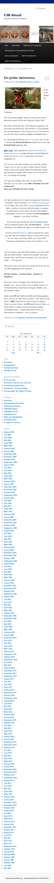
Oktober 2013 (9, 775)
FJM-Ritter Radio (11, 408)
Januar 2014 (9, 766)
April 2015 (8, 731)
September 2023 (10, 528)
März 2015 (8, 734)
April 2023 (8, 541)
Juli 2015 (7, 725)
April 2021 (8, 607)
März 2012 (8, 818)
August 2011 (9, 832)
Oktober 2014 (9, 747)
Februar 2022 (9, 580)
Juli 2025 (7, 467)
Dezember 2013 (10, 769)
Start (6, 45)
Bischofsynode (17, 156)
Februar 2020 (9, 632)
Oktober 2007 (9, 862)
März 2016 (8, 712)
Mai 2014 (7, 755)
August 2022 (9, 563)
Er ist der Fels (9, 380)
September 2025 (10, 462)
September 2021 (10, 594)
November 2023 (10, 522)
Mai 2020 (7, 624)
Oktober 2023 (9, 525)
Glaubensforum (10, 414)
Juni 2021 (8, 602)
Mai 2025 (7, 473)
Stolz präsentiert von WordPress (36, 878)
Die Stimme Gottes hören (14, 385)
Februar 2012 (9, 821)
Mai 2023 (7, 539)
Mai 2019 (7, 643)
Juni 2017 (8, 684)
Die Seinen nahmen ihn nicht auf (17, 382)
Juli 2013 (7, 783)
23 (44, 347)
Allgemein (21, 317)
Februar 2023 (9, 547)
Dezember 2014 (10, 742)
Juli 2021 (7, 599)
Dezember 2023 (10, 520)
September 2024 (10, 495)
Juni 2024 (8, 503)
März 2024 (8, 511)
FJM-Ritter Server (11, 411)
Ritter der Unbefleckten (13, 417)
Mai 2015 (7, 728)
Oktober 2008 (9, 854)
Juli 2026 (7, 434)
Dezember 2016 (10, 692)
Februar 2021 (9, 613)
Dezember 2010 (10, 846)
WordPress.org (10, 370)
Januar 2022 (9, 583)
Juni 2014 (8, 753)
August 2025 (9, 465)
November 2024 (10, 489)
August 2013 (9, 780)
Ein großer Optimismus (19, 78)
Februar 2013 (9, 796)
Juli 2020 (7, 621)
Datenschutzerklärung (12, 61)
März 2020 (8, 629)
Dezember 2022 (10, 552)
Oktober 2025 (9, 459)
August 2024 (9, 498)
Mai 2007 (7, 868)
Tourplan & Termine (12, 422)
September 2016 (10, 698)
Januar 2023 (9, 550)
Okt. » (39, 353)
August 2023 (9, 530)
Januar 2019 (9, 651)
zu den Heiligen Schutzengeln (38, 202)
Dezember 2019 (10, 637)
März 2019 (8, 648)
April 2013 (8, 791)
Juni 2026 (8, 437)
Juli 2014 (7, 750)
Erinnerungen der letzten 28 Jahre (18, 391)
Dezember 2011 (10, 827)
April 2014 (8, 758)
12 (20, 344)
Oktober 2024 (9, 492)
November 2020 (10, 618)
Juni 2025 (8, 470)
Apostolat (8, 400)
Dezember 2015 (10, 720)
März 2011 (8, 843)
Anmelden (8, 362)
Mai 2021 (7, 605)
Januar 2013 (9, 799)
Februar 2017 (9, 690)
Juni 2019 (8, 640)
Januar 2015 (9, 739)
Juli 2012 (7, 813)
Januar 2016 (9, 717)
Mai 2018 (7, 665)
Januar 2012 (9, 824)
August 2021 (9, 596)
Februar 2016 (9, 714)
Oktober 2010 (9, 849)
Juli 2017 (7, 681)
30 (44, 350)
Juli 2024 (7, 500)
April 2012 (8, 816)
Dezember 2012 (10, 802)
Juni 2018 (8, 662)
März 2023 (8, 544)
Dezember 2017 (10, 670)
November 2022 (10, 555)
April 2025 (8, 476)
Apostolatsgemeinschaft (14, 403)
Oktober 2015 (9, 722)
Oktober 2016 (9, 695)
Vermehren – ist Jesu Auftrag (16, 388)
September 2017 (10, 676)
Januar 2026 (9, 451)
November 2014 (10, 744)
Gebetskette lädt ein (19, 233)
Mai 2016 (7, 706)
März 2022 (8, 577)
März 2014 (8, 761)
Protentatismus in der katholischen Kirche (19, 50)
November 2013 (10, 772)
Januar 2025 (9, 484)
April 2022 (8, 574)
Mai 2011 (7, 838)
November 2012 (10, 805)
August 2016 (9, 701)
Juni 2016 (8, 703)
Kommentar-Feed (11, 367)
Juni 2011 (8, 835)
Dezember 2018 (10, 654)
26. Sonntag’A (33, 139)
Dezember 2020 (10, 615)
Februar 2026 (9, 448)
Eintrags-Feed (9, 365)
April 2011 (8, 840)
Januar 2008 (9, 860)
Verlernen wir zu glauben (32, 45)
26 (20, 350)
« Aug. (12, 353)
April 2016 (8, 709)
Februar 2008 (9, 857)
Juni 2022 (8, 569)
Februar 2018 (9, 668)
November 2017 (10, 673)
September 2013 (10, 777)
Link (47, 227)
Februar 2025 (9, 481)
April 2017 (8, 687)
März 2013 (8, 794)
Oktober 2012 (9, 808)
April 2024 (8, 508)
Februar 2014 (9, 764)
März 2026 (8, 445)
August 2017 (9, 679)
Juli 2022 (7, 566)
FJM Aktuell (13, 15)
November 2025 (10, 456)
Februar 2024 (9, 514)
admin (37, 82)
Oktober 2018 (9, 657)
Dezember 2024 (10, 487)
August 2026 (9, 432)
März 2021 (8, 610)
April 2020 (8, 627)
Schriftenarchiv (10, 419)
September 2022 (10, 561)
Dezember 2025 (10, 454)
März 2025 (8, 478)
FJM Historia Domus (12, 406)
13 (26, 344)
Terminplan (16, 45)
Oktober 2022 (9, 558)
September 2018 (10, 659)
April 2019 (8, 646)
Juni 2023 (8, 536)
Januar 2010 (9, 851)
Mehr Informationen (29, 56)
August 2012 (9, 810)
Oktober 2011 (9, 829)
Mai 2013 (7, 788)
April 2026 (8, 443)
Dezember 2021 (10, 585)
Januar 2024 (9, 517)
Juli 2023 (7, 533)
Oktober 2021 (9, 591)
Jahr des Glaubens (11, 56)
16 (44, 344)
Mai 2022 (7, 572)
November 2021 (10, 588)
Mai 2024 (7, 506)
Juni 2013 (8, 786)
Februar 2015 (9, 736)
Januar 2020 (9, 635)
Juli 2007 (7, 865)
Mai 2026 (7, 440)
